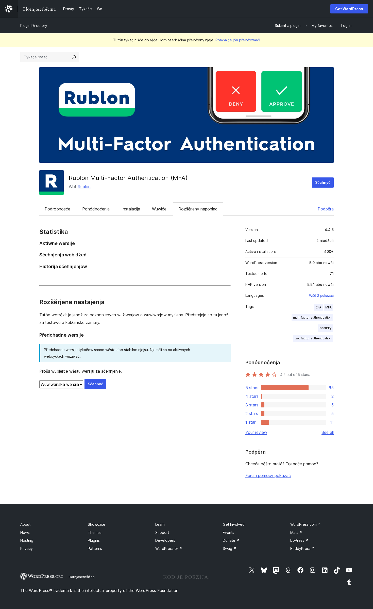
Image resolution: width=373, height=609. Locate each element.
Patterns (95, 548)
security (325, 328)
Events (228, 532)
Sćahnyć (322, 182)
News (25, 532)
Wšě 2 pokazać (321, 295)
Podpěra (326, 208)
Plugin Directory (33, 25)
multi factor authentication (312, 317)
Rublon (84, 186)
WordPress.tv (168, 548)
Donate (231, 540)
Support (162, 532)
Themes (94, 532)
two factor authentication (313, 338)
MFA (328, 307)
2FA (318, 307)
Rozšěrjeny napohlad (198, 208)
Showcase (96, 524)
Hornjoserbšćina (82, 577)
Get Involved (234, 524)
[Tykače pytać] (74, 57)
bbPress (299, 540)
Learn (160, 524)
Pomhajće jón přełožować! (237, 40)
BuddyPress (302, 548)
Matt (296, 532)
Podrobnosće (57, 208)
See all (327, 432)
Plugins (94, 540)
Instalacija (131, 208)
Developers (165, 540)
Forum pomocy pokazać (268, 475)
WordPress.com (305, 524)
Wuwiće (159, 208)
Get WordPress (349, 9)
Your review (256, 432)
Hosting (26, 540)
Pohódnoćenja (96, 208)
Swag (229, 548)
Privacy (26, 548)
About (25, 524)
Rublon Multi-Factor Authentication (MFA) (128, 178)
